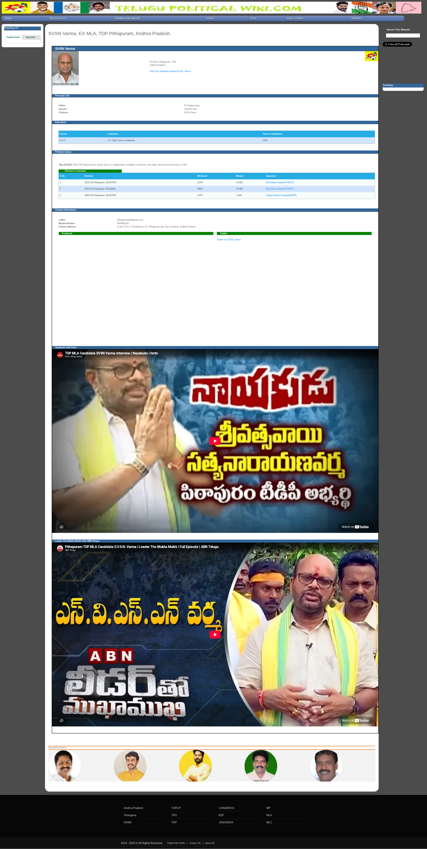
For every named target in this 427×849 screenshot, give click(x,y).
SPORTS (356, 18)
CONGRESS (226, 808)
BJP (221, 815)
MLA (269, 815)
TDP (174, 822)
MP (268, 808)
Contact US (195, 843)
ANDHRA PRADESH (126, 18)
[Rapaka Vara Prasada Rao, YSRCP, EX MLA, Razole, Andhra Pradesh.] (326, 766)
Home (8, 18)
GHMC (128, 822)
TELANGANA (58, 18)
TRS (174, 815)
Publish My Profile (176, 843)
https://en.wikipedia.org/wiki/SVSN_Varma (170, 71)
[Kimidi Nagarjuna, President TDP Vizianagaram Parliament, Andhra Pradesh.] (130, 766)
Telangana (130, 815)
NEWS (210, 18)
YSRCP (176, 808)
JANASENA (226, 822)
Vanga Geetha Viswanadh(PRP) (281, 195)
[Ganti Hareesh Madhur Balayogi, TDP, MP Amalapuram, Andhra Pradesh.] (195, 766)
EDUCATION (295, 18)
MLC (269, 822)
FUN (253, 18)
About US (210, 843)
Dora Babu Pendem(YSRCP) (280, 182)
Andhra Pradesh (133, 808)
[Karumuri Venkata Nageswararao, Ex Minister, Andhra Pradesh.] (64, 766)
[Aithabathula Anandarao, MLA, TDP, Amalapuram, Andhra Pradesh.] (261, 766)
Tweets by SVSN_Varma (229, 239)
